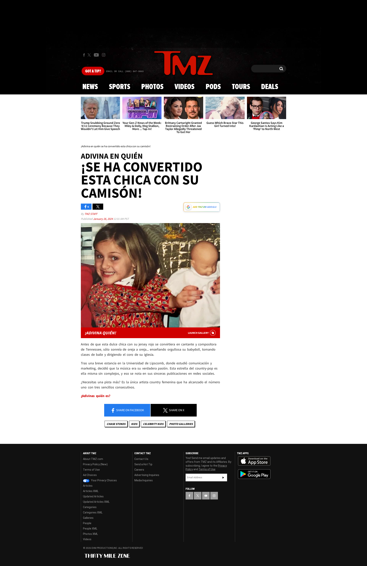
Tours (241, 87)
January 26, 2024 (103, 219)
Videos (184, 87)
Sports (119, 87)
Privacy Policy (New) (95, 464)
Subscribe (223, 477)
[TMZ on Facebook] (84, 55)
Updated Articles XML (96, 501)
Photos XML (90, 533)
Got (93, 71)
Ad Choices (90, 475)
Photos (152, 87)
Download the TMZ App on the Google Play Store (254, 474)
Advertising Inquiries (146, 475)
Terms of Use (91, 469)
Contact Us (141, 458)
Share (130, 410)
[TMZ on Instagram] (103, 55)
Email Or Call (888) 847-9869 (125, 71)
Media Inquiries (143, 480)
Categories (90, 507)
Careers (139, 469)
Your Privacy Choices (103, 480)
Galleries (88, 517)
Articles (88, 485)
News (90, 87)
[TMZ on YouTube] (206, 495)
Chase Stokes (116, 424)
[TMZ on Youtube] (96, 55)
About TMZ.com (93, 458)
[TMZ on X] (89, 55)
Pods (213, 87)
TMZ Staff (90, 214)
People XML (90, 528)
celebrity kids (153, 424)
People (87, 523)
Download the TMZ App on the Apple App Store (254, 461)
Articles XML (90, 491)
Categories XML (92, 512)
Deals (269, 87)
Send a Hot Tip (143, 464)
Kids (134, 424)
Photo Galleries (181, 424)
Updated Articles (93, 496)
